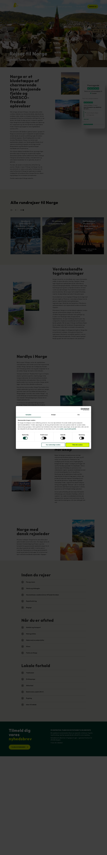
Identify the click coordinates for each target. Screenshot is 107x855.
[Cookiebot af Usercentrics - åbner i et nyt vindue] (82, 409)
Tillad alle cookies (77, 444)
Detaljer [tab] (53, 414)
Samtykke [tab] (28, 414)
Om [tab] (78, 414)
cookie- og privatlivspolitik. (67, 429)
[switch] (44, 438)
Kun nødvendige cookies (53, 444)
